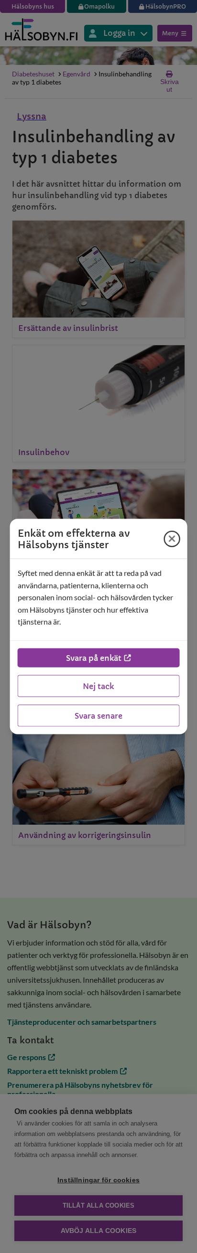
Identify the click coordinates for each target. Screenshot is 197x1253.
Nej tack (98, 685)
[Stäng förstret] (171, 538)
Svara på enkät (93, 657)
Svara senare (98, 715)
